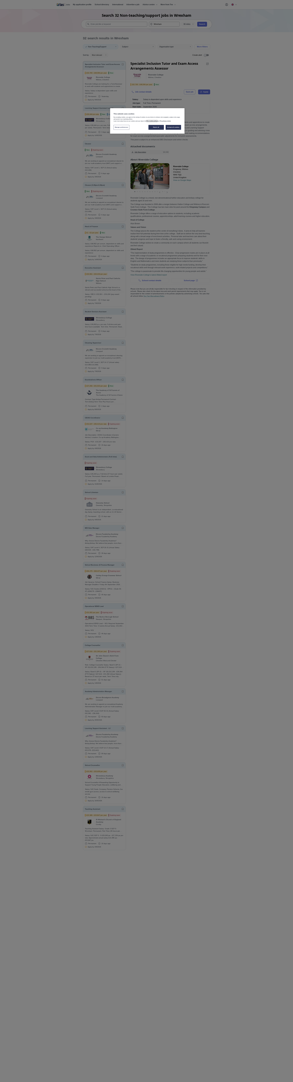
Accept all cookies (173, 127)
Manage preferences (121, 127)
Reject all (156, 127)
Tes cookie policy (152, 121)
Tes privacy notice (165, 121)
